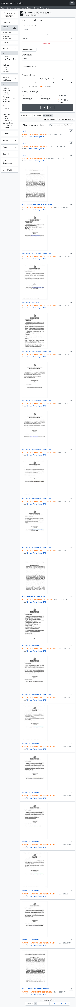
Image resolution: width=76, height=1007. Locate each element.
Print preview (27, 115)
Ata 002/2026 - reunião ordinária (35, 989)
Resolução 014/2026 (30, 940)
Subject (6, 154)
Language (7, 22)
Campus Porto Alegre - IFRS (9, 59)
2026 (24, 131)
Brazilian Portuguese (9, 37)
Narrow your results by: (9, 14)
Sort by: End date (49, 119)
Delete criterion (47, 43)
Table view (48, 115)
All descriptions (48, 87)
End (41, 95)
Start (23, 95)
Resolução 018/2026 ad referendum (37, 498)
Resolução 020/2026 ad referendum (37, 400)
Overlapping (64, 100)
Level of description (7, 162)
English (9, 42)
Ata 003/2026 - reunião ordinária (35, 596)
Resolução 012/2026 (30, 793)
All (3, 53)
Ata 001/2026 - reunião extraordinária (37, 204)
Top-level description (29, 66)
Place (5, 147)
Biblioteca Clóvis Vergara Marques (9, 68)
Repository (25, 59)
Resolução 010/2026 (30, 891)
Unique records (9, 28)
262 (61, 1004)
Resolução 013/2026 (30, 842)
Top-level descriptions (31, 87)
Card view (38, 115)
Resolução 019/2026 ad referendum (37, 449)
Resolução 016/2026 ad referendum (37, 694)
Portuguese (9, 33)
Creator (6, 133)
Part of (5, 48)
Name (5, 140)
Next (66, 1004)
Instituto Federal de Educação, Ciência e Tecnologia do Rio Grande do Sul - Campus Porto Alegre (9, 98)
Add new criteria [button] (28, 50)
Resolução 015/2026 (30, 645)
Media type (7, 170)
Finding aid (61, 79)
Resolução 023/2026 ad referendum (37, 253)
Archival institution (7, 78)
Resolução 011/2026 (30, 744)
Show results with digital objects (62, 125)
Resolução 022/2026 (30, 302)
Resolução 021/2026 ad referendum (37, 351)
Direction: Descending (66, 119)
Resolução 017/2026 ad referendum (37, 547)
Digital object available (47, 79)
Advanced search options (32, 20)
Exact (61, 102)
